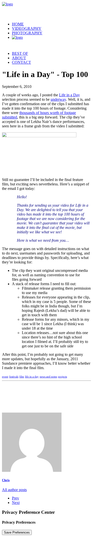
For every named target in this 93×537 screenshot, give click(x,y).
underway (58, 99)
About (19, 58)
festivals (13, 376)
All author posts (14, 490)
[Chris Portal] (46, 10)
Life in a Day (69, 95)
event (5, 376)
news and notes (48, 376)
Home (18, 24)
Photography (27, 33)
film (21, 376)
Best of (20, 53)
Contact (21, 62)
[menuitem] (51, 24)
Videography (26, 28)
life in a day (32, 376)
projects (62, 376)
